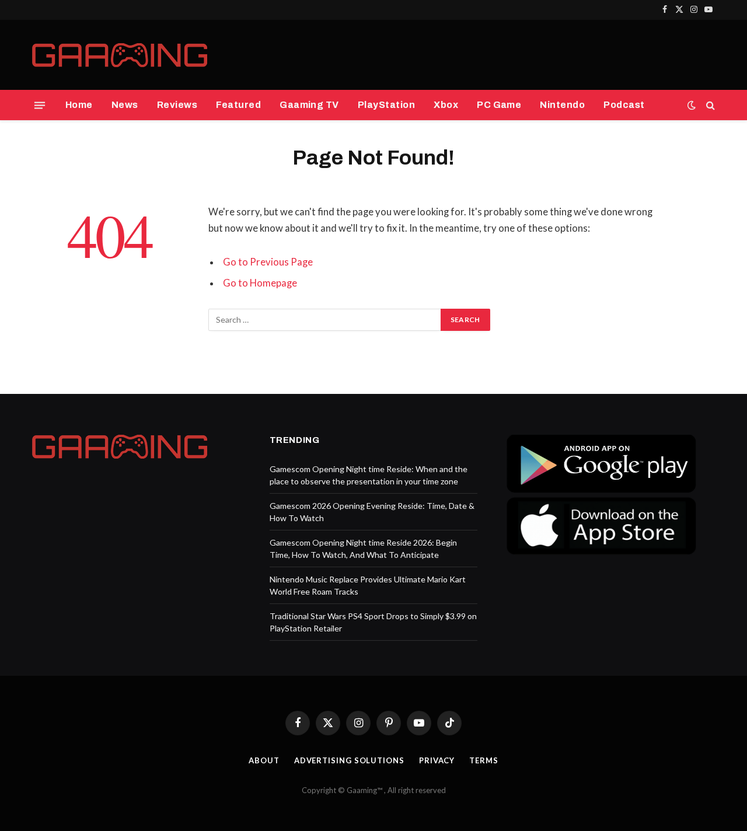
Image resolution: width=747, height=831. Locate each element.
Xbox (446, 105)
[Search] (709, 105)
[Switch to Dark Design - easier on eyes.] (692, 105)
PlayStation (386, 105)
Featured (238, 105)
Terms (483, 760)
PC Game (499, 105)
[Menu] (39, 105)
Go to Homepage (260, 283)
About (264, 760)
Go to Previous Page (268, 262)
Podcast (623, 105)
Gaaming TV (309, 105)
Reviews (177, 105)
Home (79, 105)
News (124, 105)
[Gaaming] (119, 55)
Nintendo (562, 105)
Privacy (437, 760)
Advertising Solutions (349, 760)
